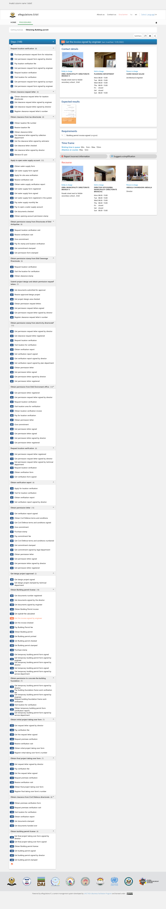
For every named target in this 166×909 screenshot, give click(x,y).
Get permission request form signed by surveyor (34, 81)
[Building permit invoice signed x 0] (69, 114)
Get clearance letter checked (26, 145)
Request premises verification (26, 739)
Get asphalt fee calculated (25, 614)
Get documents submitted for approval (30, 290)
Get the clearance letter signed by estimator (32, 141)
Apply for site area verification (26, 175)
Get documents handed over (26, 825)
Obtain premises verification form (28, 803)
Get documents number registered (28, 595)
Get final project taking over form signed (31, 842)
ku (131, 14)
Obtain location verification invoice (28, 411)
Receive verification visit (24, 180)
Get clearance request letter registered (30, 336)
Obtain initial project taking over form (29, 748)
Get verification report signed (26, 354)
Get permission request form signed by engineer (34, 68)
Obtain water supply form (25, 166)
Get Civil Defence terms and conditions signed (33, 522)
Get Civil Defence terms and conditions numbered (34, 541)
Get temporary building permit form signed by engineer (33, 659)
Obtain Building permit (24, 632)
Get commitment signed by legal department (32, 550)
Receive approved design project (27, 294)
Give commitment (22, 239)
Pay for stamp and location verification (30, 244)
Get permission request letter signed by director (33, 312)
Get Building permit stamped (26, 645)
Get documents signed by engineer (28, 604)
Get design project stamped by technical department (30, 584)
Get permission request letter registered (30, 454)
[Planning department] (105, 60)
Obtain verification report (24, 349)
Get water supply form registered (28, 189)
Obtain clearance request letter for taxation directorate (32, 97)
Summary (137, 36)
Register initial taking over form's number (31, 753)
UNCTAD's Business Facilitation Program (98, 893)
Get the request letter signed (26, 734)
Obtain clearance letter (23, 132)
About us (101, 14)
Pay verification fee (22, 730)
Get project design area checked (27, 299)
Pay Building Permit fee (24, 627)
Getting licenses (17, 29)
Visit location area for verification (27, 406)
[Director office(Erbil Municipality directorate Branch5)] (105, 173)
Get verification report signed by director (31, 358)
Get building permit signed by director (30, 855)
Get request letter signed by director (29, 725)
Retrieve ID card (21, 154)
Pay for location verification (25, 415)
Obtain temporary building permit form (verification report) (30, 709)
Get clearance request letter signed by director (33, 107)
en (136, 14)
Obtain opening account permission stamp (31, 216)
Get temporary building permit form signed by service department (33, 672)
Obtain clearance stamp (24, 276)
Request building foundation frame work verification (30, 700)
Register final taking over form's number (30, 791)
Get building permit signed (25, 851)
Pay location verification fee (25, 63)
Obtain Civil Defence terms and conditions (31, 518)
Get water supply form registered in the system (33, 198)
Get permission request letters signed (29, 308)
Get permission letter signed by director (30, 376)
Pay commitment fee (23, 536)
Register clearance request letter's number (31, 111)
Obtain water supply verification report (30, 184)
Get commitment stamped (25, 248)
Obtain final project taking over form (29, 787)
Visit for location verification (25, 493)
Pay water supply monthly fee (26, 202)
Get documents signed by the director (30, 600)
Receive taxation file (22, 127)
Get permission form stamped (26, 253)
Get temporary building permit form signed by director (33, 663)
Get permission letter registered (27, 381)
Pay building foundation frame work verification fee (33, 691)
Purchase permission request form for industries (33, 54)
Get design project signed (25, 579)
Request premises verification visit (28, 807)
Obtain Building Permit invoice (27, 609)
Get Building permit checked (26, 641)
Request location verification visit (27, 230)
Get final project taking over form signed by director (32, 837)
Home (13, 22)
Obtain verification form (24, 472)
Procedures (25, 22)
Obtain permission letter (24, 367)
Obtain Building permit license (26, 846)
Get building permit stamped (26, 860)
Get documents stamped (24, 821)
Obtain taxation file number (25, 123)
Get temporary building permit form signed (32, 654)
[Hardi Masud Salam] (137, 60)
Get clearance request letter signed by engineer (33, 102)
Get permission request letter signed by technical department (34, 463)
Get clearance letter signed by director (30, 150)
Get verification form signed (25, 477)
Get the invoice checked (24, 623)
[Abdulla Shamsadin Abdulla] (137, 173)
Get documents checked (24, 211)
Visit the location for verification (27, 271)
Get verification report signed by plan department (34, 363)
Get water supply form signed (26, 171)
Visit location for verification (25, 77)
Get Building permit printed (25, 636)
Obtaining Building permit (37, 29)
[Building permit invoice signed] (64, 135)
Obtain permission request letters (28, 303)
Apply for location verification (26, 488)
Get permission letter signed (26, 372)
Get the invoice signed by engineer (28, 618)
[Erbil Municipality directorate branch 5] (73, 60)
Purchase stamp (21, 531)
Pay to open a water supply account (29, 207)
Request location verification (26, 72)
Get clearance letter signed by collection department (30, 136)
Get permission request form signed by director (33, 59)
